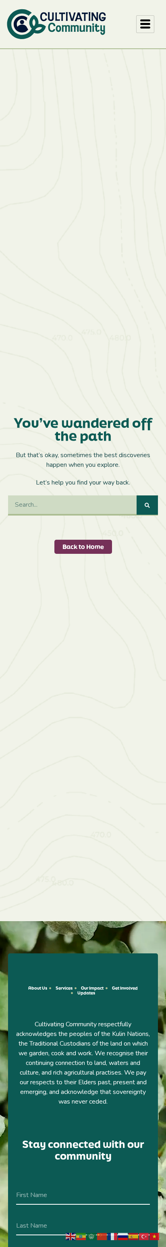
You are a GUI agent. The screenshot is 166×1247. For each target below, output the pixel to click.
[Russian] (123, 1236)
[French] (113, 1236)
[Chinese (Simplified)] (102, 1236)
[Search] (147, 505)
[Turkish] (144, 1236)
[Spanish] (134, 1236)
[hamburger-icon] (145, 24)
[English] (71, 1236)
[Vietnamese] (154, 1236)
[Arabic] (92, 1236)
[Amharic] (81, 1236)
